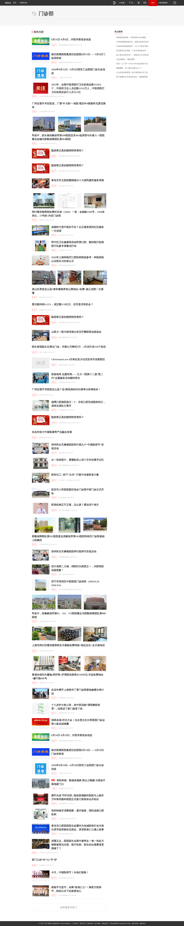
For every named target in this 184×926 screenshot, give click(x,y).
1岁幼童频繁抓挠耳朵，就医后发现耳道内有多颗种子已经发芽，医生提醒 (134, 42)
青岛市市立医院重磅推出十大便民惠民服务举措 (77, 180)
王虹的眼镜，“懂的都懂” (125, 59)
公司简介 (75, 923)
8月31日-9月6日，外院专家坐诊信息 (71, 39)
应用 (14, 3)
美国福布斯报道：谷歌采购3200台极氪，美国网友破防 (134, 37)
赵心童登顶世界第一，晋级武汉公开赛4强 (132, 55)
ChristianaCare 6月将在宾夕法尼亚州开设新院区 (78, 359)
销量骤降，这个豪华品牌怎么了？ (129, 68)
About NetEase (66, 923)
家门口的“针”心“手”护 (44, 859)
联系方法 (83, 923)
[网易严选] (131, 2)
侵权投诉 (142, 923)
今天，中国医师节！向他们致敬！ (70, 872)
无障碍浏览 (23, 3)
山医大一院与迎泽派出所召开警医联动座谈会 (76, 331)
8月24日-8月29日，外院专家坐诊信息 (71, 735)
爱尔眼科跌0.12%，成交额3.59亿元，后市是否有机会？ (62, 304)
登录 (152, 3)
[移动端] (114, 2)
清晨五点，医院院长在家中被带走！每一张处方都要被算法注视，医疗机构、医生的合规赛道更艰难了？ (77, 844)
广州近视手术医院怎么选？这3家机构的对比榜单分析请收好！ (66, 389)
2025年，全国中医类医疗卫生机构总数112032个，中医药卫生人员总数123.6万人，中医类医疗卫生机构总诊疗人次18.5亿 (78, 88)
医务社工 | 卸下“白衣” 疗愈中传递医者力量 (75, 474)
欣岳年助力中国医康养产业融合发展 (52, 432)
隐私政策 (105, 923)
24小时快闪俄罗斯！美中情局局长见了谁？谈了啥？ (134, 72)
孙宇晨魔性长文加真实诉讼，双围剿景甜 (132, 77)
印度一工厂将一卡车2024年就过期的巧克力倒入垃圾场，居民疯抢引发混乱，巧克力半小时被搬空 (134, 64)
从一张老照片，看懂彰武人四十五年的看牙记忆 (77, 459)
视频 (53, 788)
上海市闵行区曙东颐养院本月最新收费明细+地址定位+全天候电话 (68, 645)
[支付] (139, 2)
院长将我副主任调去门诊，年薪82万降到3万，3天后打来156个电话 (69, 346)
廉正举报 (135, 923)
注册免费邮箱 (162, 3)
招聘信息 (90, 923)
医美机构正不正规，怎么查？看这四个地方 (75, 504)
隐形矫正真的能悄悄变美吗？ (67, 150)
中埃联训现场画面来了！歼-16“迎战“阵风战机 (134, 46)
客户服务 (98, 923)
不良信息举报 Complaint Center (120, 923)
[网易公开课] (122, 2)
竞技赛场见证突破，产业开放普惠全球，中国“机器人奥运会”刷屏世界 (134, 51)
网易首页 (8, 3)
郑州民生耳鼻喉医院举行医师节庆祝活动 (73, 551)
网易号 (54, 45)
